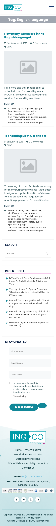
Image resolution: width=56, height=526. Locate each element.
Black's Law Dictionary (19, 213)
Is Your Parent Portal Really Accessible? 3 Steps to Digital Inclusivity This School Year (29, 281)
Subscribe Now (24, 406)
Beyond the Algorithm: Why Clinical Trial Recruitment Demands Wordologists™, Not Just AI (29, 314)
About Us (43, 463)
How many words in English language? (27, 117)
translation (41, 227)
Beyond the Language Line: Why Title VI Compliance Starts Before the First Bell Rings (29, 303)
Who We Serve (33, 450)
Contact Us (28, 467)
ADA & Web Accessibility (21, 463)
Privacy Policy (19, 396)
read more (9, 104)
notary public (35, 222)
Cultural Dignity (16, 108)
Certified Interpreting (28, 459)
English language (33, 108)
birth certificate (33, 210)
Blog (9, 47)
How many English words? (21, 114)
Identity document (17, 222)
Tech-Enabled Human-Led (21, 119)
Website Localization (18, 122)
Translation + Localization (28, 454)
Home (18, 450)
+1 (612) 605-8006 (32, 476)
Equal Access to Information (22, 111)
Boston (34, 213)
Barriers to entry (16, 210)
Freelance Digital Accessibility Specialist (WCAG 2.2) (29, 324)
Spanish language (17, 224)
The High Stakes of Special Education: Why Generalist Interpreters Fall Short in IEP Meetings (29, 292)
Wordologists (36, 122)
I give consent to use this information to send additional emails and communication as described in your (28, 390)
